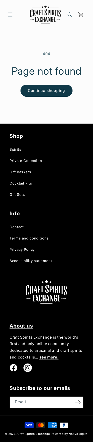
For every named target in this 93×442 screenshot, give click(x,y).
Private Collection (26, 161)
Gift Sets (17, 194)
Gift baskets (20, 172)
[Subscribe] (77, 402)
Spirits (15, 149)
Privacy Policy (22, 249)
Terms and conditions (29, 238)
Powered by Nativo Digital (69, 434)
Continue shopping (46, 90)
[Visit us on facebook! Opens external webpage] (13, 368)
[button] (10, 14)
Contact (17, 227)
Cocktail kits (21, 183)
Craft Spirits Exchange (33, 434)
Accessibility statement (31, 261)
